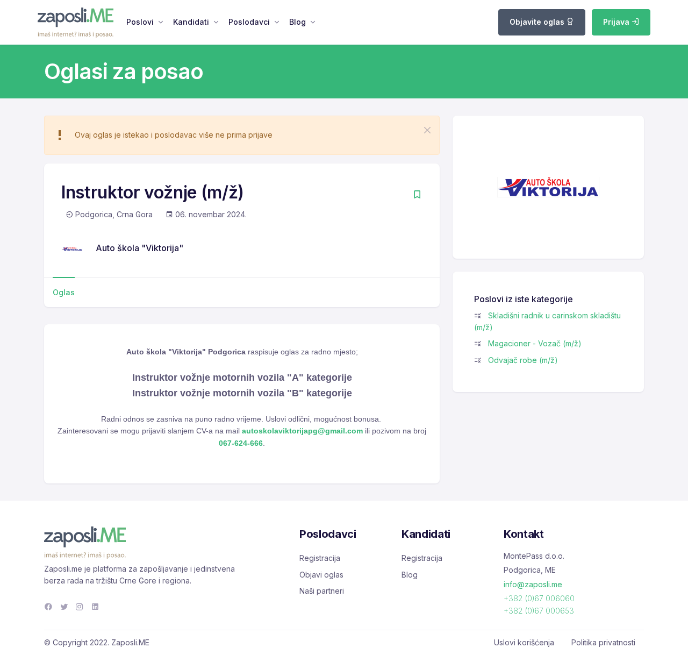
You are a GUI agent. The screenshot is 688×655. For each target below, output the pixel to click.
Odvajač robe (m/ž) (523, 360)
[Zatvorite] (427, 130)
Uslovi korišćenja (524, 642)
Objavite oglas (538, 21)
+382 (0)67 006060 (539, 598)
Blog (297, 21)
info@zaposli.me (533, 584)
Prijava (617, 21)
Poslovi (140, 21)
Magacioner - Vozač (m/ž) (535, 343)
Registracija (319, 558)
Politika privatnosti (603, 642)
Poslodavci (249, 21)
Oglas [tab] (64, 292)
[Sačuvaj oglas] (417, 195)
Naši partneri (321, 590)
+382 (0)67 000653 (539, 610)
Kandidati (191, 21)
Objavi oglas (321, 574)
